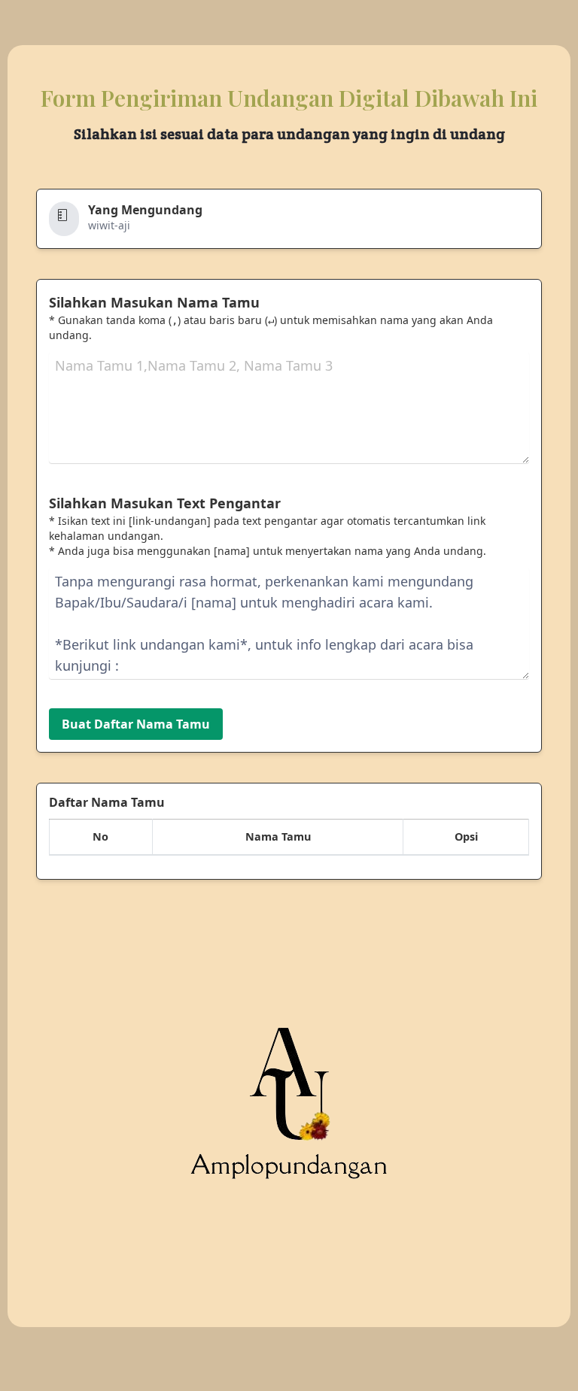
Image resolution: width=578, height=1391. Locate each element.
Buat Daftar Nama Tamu (136, 724)
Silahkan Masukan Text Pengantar (165, 503)
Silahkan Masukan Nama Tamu (154, 302)
